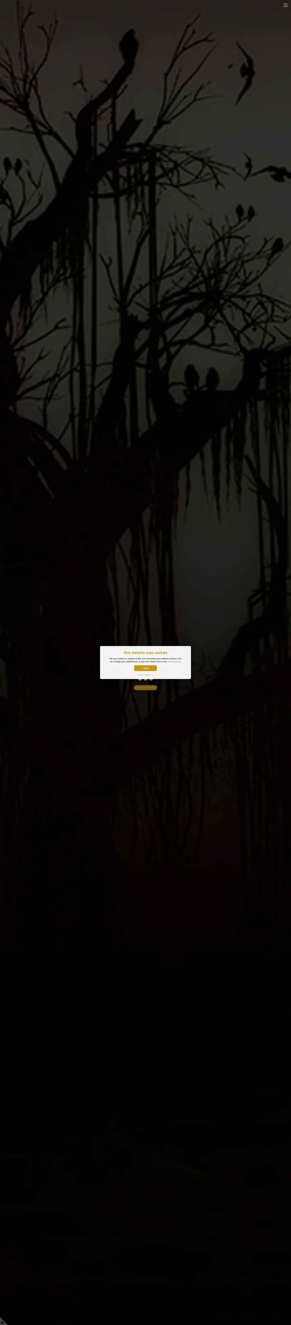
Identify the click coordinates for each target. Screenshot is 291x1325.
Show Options (145, 675)
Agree (146, 668)
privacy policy (174, 661)
